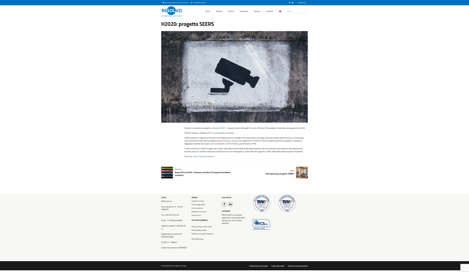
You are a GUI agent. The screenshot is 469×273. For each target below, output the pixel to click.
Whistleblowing (197, 239)
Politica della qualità (199, 230)
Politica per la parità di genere (203, 233)
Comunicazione (197, 208)
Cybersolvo (244, 11)
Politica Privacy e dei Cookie (202, 226)
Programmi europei (199, 211)
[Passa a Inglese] (280, 11)
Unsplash (210, 156)
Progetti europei (198, 201)
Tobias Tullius (198, 156)
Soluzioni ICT (196, 215)
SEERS (223, 128)
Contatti (269, 11)
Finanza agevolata (198, 204)
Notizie (257, 11)
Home (207, 11)
